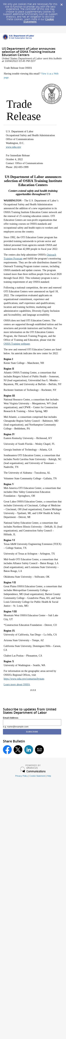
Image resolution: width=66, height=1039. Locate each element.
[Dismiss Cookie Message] (61, 3)
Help (49, 776)
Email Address (10, 718)
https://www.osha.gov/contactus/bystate (24, 678)
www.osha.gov (13, 147)
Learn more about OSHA (17, 684)
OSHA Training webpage (17, 343)
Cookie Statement (37, 776)
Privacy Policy (21, 776)
